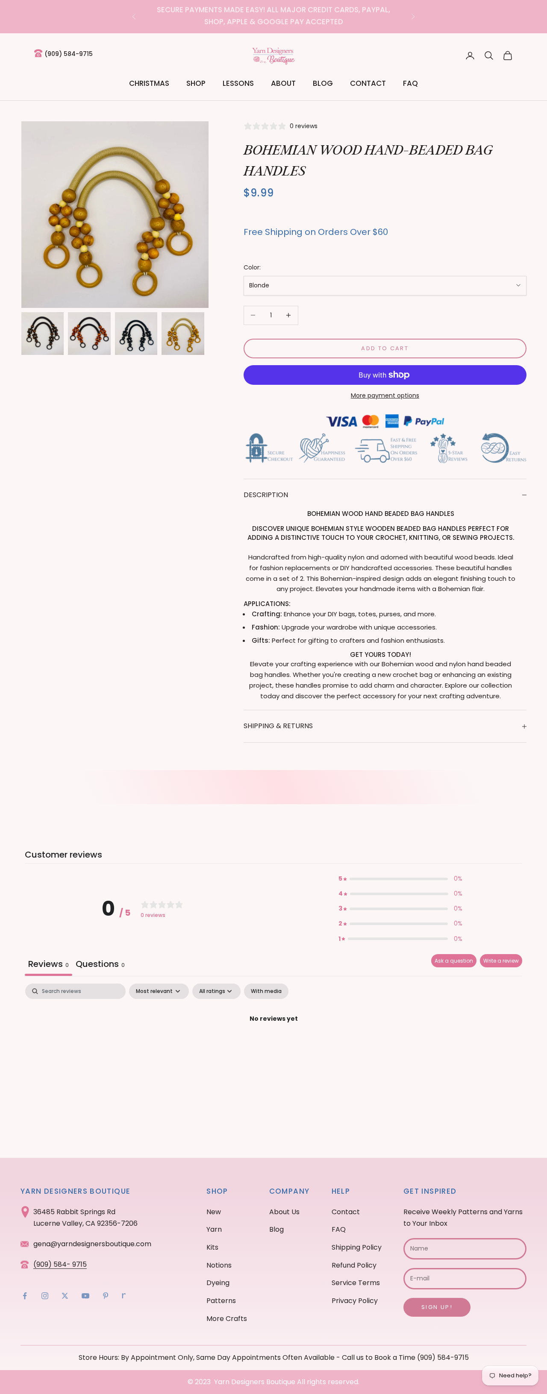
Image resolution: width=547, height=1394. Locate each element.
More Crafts (226, 1319)
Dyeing (217, 1283)
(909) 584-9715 (68, 54)
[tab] (100, 965)
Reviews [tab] (48, 964)
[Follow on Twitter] (65, 1296)
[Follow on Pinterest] (105, 1296)
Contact (368, 83)
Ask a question (454, 960)
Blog (323, 83)
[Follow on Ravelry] (123, 1295)
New (213, 1212)
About (283, 83)
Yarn (214, 1229)
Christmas (149, 83)
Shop (196, 83)
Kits (212, 1247)
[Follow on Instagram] (45, 1296)
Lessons (238, 83)
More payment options (385, 395)
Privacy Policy (355, 1301)
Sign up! (437, 1307)
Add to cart (385, 348)
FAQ (410, 83)
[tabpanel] (273, 1048)
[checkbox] (266, 991)
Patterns (221, 1301)
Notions (219, 1265)
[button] (400, 879)
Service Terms (356, 1283)
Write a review (501, 960)
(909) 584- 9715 (60, 1264)
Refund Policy (354, 1265)
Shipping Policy (357, 1247)
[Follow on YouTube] (85, 1296)
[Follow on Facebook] (25, 1296)
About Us (284, 1212)
